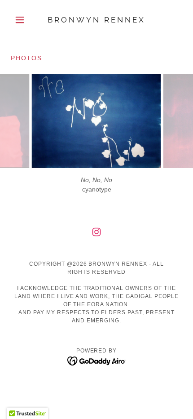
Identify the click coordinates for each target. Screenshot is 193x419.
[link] (96, 20)
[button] (23, 20)
